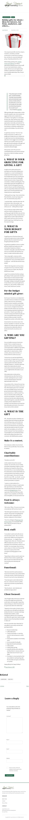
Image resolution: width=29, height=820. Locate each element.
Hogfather (19, 109)
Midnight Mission (14, 490)
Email (7, 749)
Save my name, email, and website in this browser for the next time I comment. (15, 769)
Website (8, 758)
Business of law (6, 17)
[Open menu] (5, 10)
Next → (27, 686)
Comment (8, 716)
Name (7, 739)
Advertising (3, 679)
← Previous (2, 686)
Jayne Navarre (5, 30)
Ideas (13, 17)
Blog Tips (10, 679)
